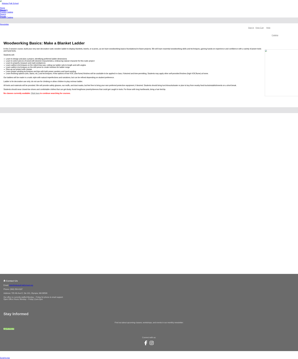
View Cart (259, 28)
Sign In (251, 28)
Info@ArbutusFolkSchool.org (21, 285)
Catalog (275, 35)
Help (268, 28)
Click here (35, 93)
